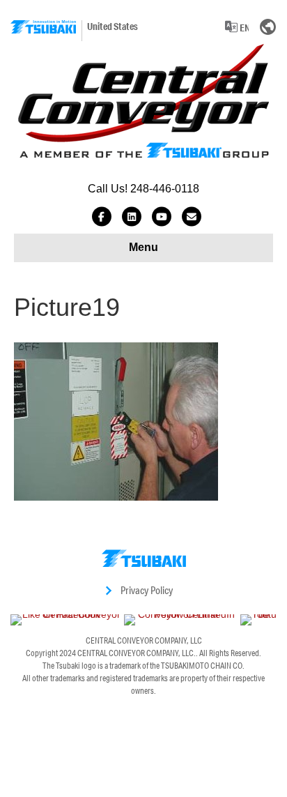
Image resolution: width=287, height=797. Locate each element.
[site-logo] (43, 27)
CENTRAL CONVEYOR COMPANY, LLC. (136, 653)
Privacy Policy (147, 590)
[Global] (268, 26)
